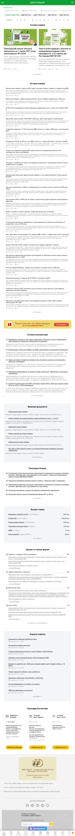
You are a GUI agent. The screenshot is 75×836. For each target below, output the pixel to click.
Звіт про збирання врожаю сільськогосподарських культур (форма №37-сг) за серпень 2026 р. (37, 729)
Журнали (48, 834)
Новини (11, 834)
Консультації (18, 834)
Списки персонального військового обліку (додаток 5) (27, 590)
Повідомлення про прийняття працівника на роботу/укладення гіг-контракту (35, 581)
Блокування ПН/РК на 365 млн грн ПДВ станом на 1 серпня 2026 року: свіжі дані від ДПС (37, 141)
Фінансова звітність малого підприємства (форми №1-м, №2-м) (30, 494)
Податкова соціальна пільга (18, 526)
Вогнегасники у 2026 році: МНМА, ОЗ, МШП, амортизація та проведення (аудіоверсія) (38, 350)
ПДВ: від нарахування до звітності (20, 690)
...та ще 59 (14, 601)
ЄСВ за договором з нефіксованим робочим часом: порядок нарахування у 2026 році (35, 99)
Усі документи (37, 457)
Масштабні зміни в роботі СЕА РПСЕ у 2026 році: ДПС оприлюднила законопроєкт (34, 119)
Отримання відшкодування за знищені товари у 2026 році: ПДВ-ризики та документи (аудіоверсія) (38, 372)
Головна (4, 834)
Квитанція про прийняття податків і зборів (23, 565)
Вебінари (55, 834)
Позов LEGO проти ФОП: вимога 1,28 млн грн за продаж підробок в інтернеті (32, 245)
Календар (33, 834)
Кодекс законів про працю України (20, 433)
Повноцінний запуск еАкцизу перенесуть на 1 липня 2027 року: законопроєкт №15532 (20, 51)
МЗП (23, 15)
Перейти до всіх (37, 747)
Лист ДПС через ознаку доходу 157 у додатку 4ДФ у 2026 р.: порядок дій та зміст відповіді (37, 234)
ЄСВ (35, 15)
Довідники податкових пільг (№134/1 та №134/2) (25, 678)
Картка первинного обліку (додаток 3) (21, 599)
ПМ (49, 15)
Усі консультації (37, 395)
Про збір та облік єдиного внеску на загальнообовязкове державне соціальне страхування (35, 449)
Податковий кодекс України (18, 412)
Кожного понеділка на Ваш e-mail (32, 820)
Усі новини (37, 312)
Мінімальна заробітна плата (18, 514)
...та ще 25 (14, 619)
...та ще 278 (14, 584)
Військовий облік (14, 588)
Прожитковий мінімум (16, 522)
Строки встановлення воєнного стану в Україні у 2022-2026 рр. (30, 651)
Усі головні (37, 74)
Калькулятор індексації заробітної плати (22, 639)
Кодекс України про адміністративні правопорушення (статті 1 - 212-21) (33, 418)
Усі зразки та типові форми (37, 623)
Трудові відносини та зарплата (19, 572)
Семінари (62, 834)
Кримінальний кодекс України (18, 442)
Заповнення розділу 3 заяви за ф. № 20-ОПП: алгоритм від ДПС (28, 278)
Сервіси (40, 834)
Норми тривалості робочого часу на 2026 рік (24, 672)
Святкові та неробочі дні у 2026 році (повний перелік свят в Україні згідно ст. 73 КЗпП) (36, 665)
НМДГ (10, 530)
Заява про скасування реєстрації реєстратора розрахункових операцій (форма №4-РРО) (37, 615)
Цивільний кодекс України (17, 427)
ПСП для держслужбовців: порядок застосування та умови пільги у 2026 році (33, 268)
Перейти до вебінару (14, 747)
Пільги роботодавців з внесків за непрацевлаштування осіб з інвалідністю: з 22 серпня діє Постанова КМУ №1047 (55, 52)
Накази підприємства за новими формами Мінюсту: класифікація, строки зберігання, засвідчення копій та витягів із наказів (14, 730)
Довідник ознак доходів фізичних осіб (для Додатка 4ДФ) (28, 658)
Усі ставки (37, 538)
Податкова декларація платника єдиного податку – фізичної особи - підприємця (36, 481)
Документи (26, 834)
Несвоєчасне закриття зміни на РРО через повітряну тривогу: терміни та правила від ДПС (37, 88)
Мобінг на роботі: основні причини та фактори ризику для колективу (30, 212)
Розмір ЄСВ (12, 518)
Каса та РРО (12, 605)
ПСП (61, 15)
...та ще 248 (14, 568)
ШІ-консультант (39, 828)
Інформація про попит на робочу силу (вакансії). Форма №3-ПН (30, 575)
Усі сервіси (37, 696)
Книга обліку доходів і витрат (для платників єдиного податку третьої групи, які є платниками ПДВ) (36, 562)
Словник (9, 20)
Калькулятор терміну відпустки (19, 645)
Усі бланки (37, 498)
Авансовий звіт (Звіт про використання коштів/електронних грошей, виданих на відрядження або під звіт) (36, 609)
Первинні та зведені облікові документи (22, 554)
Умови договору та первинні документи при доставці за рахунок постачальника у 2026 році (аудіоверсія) (37, 360)
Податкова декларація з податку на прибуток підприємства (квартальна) (33, 490)
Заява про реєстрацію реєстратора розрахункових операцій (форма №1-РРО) (35, 612)
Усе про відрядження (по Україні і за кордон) (24, 684)
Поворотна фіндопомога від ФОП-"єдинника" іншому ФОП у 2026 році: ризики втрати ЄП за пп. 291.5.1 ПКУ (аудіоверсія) (38, 384)
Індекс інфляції (13, 534)
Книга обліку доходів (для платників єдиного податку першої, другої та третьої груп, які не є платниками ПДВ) (37, 558)
